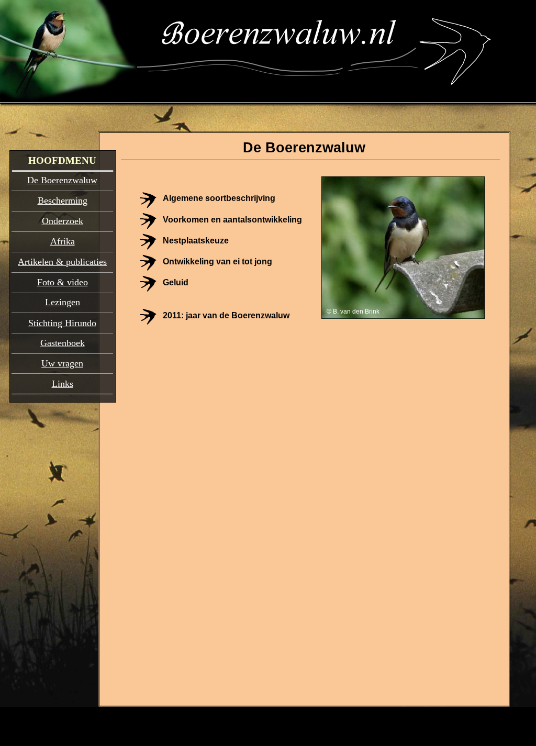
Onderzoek (62, 221)
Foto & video (62, 282)
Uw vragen (62, 363)
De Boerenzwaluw (62, 180)
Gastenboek (62, 343)
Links (62, 383)
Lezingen (62, 302)
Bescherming (62, 200)
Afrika (62, 241)
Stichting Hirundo (62, 323)
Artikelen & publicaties (62, 262)
